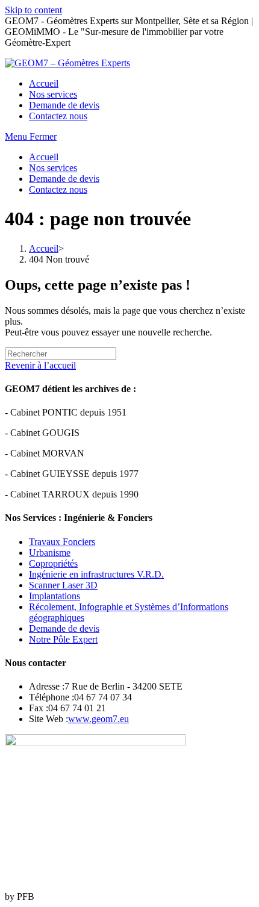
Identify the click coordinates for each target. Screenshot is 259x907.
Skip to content (33, 10)
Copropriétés (53, 563)
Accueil (43, 157)
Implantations (54, 596)
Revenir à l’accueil (40, 365)
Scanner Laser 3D (63, 585)
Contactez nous (58, 189)
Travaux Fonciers (62, 542)
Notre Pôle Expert (63, 639)
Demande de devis (64, 178)
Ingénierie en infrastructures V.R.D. (96, 574)
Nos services (53, 168)
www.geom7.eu (98, 719)
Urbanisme (49, 552)
